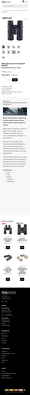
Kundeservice (5, 336)
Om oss (3, 338)
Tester (3, 362)
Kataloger (4, 342)
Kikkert (11, 10)
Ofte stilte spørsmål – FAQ (8, 353)
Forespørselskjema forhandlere (9, 373)
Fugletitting (8, 92)
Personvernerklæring (7, 378)
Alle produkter (6, 10)
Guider (3, 358)
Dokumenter (5, 360)
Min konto (4, 333)
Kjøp (15, 80)
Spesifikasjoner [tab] (7, 104)
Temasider (4, 340)
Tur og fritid (9, 93)
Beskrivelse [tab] (6, 101)
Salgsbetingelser (6, 375)
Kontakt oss (4, 351)
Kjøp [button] (8, 247)
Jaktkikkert (20, 92)
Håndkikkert (15, 10)
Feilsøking (4, 355)
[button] (26, 19)
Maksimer (22, 392)
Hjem (2, 10)
